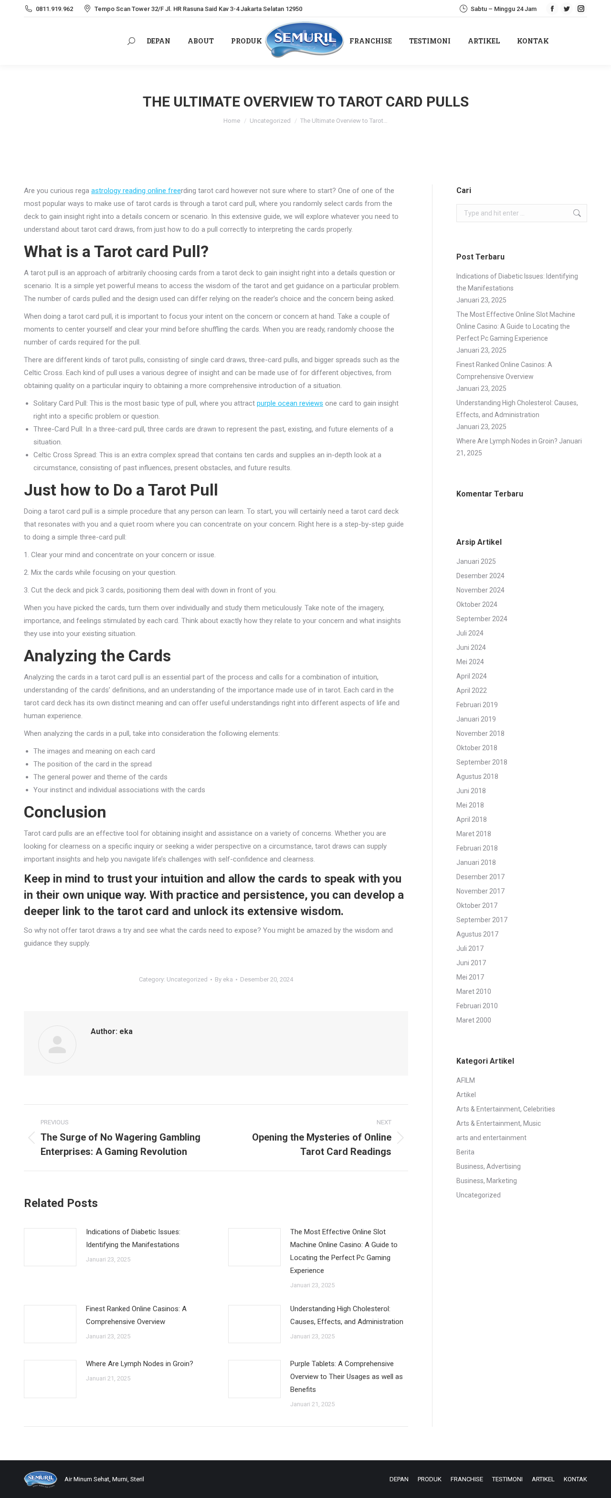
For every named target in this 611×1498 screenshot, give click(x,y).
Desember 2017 (480, 877)
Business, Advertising (488, 1166)
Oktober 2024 (476, 604)
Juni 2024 (471, 647)
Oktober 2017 (476, 905)
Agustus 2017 (477, 934)
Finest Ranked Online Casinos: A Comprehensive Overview (136, 1315)
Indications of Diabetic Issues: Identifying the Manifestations (133, 1238)
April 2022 (471, 690)
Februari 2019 (477, 705)
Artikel (466, 1095)
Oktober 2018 (476, 748)
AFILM (465, 1080)
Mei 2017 (470, 977)
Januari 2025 (476, 561)
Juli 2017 (470, 948)
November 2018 (480, 733)
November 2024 (480, 590)
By (224, 979)
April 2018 (471, 819)
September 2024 (481, 619)
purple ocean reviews (290, 403)
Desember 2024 (480, 576)
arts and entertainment (491, 1138)
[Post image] (50, 1247)
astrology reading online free (136, 190)
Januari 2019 (476, 719)
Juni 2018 (471, 791)
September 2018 (481, 762)
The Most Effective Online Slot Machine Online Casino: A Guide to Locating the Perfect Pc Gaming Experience (344, 1251)
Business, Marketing (486, 1181)
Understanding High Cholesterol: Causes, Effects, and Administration (346, 1315)
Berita (465, 1152)
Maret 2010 (473, 991)
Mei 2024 (470, 662)
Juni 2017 (471, 963)
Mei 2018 (470, 805)
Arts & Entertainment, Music (498, 1123)
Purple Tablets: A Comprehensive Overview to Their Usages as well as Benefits (346, 1376)
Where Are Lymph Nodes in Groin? (139, 1363)
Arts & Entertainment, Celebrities (505, 1109)
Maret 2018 (473, 834)
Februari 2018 (477, 848)
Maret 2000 (473, 1020)
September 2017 (481, 920)
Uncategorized (187, 979)
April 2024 (471, 676)
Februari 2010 (477, 1006)
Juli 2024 (470, 633)
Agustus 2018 (477, 776)
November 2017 (480, 891)
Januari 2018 (476, 862)
